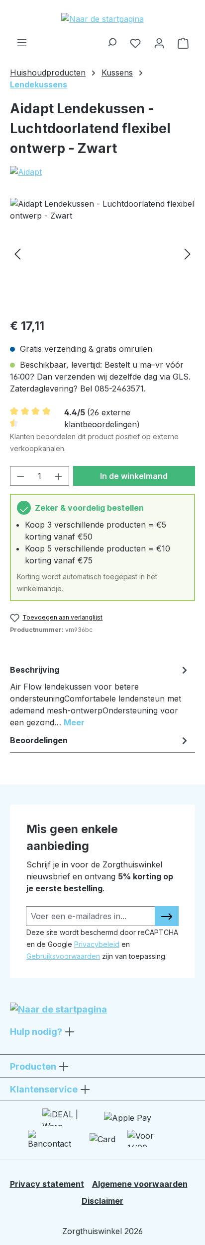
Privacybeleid (96, 944)
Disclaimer (102, 1201)
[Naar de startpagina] (102, 18)
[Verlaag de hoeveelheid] (20, 476)
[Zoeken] (111, 40)
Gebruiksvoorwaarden (63, 956)
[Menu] (22, 40)
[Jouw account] (159, 43)
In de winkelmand (134, 476)
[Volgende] (187, 253)
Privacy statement (47, 1184)
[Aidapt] (102, 172)
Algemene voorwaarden (140, 1184)
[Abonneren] (167, 916)
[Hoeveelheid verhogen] (58, 476)
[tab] (100, 695)
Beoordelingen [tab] (39, 740)
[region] (102, 254)
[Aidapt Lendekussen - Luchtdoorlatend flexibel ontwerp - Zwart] (102, 254)
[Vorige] (17, 253)
